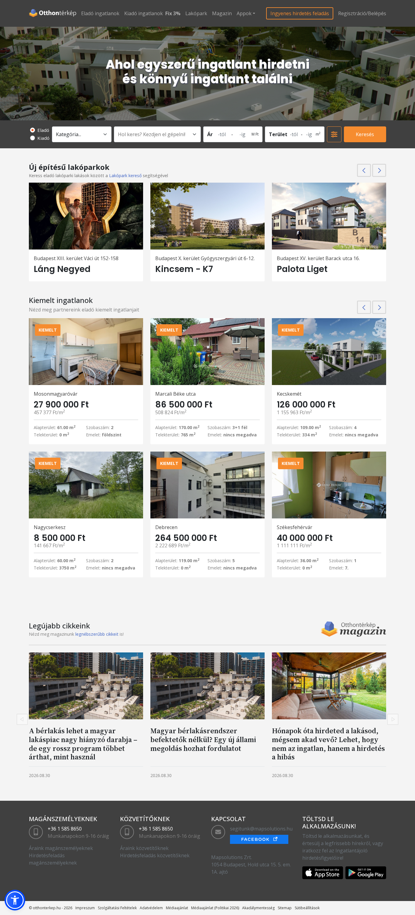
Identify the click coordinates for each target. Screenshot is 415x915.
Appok (244, 13)
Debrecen (166, 527)
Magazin (222, 13)
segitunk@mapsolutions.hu (261, 828)
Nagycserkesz (50, 527)
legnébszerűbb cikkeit (96, 634)
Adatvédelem (151, 907)
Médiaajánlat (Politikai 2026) (215, 907)
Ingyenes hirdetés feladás (299, 13)
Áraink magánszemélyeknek (61, 848)
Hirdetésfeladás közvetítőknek (155, 855)
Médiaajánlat (177, 907)
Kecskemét (289, 393)
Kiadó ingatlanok (143, 13)
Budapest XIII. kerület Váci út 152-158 (76, 258)
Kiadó (43, 138)
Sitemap (285, 907)
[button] (15, 900)
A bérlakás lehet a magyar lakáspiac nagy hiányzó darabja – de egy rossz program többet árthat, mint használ (83, 744)
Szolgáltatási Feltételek (117, 907)
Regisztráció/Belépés (362, 13)
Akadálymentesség (258, 907)
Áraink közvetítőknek (144, 848)
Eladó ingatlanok (100, 13)
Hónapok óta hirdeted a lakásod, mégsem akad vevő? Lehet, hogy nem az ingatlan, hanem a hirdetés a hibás (328, 744)
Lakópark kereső (125, 175)
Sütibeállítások (307, 907)
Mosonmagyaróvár (55, 393)
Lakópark (196, 13)
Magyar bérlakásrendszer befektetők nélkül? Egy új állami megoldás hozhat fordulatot (203, 739)
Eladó (43, 130)
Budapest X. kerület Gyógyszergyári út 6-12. (205, 258)
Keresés (365, 134)
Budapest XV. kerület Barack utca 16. (318, 258)
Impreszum (85, 907)
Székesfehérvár (294, 527)
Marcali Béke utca (175, 393)
